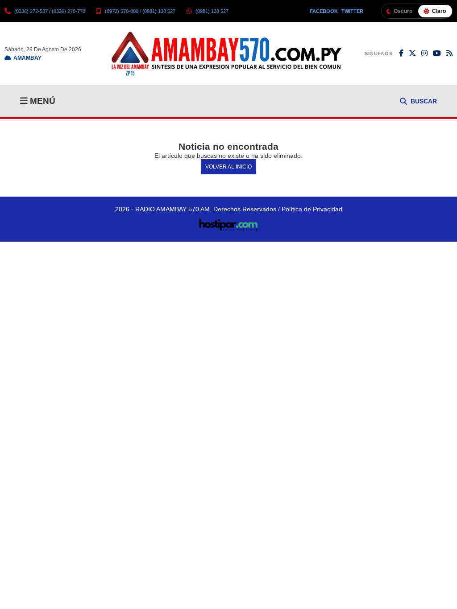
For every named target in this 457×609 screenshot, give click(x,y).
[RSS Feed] (449, 53)
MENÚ (41, 101)
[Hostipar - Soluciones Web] (229, 222)
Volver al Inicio (228, 167)
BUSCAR (424, 101)
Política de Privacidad (312, 209)
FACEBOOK (324, 11)
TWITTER (352, 11)
